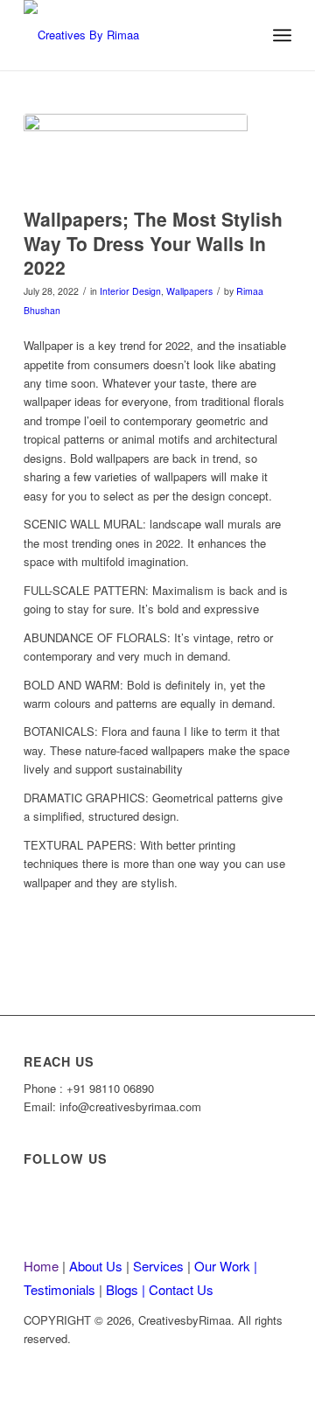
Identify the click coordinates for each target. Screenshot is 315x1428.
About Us (97, 1265)
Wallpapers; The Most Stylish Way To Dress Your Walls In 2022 (153, 243)
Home (43, 1265)
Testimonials (61, 1289)
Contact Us (181, 1289)
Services (160, 1265)
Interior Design (130, 291)
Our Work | (225, 1265)
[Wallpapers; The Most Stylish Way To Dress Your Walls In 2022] (136, 156)
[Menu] (282, 35)
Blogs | (127, 1289)
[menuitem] (282, 35)
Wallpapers (189, 291)
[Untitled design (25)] (131, 35)
